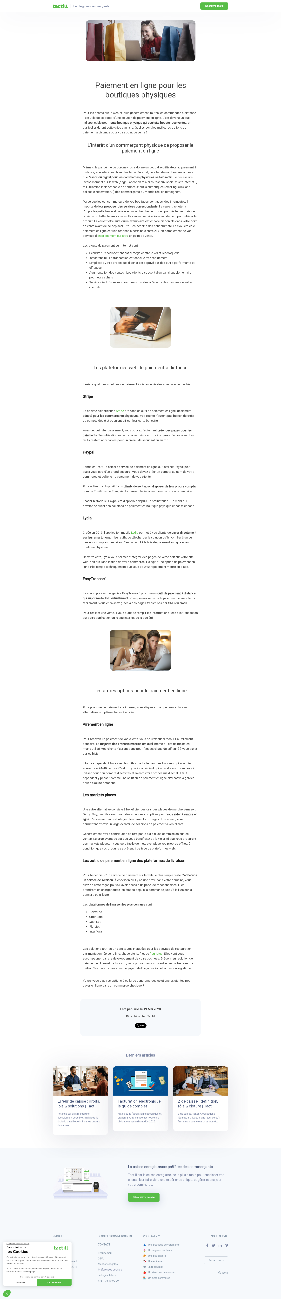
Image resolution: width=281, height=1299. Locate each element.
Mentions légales (108, 1264)
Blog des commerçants (115, 1236)
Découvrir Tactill (214, 5)
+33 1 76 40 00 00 (108, 1280)
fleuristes (156, 953)
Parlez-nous (216, 1260)
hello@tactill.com (107, 1275)
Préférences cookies (110, 1269)
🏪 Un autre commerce (156, 1277)
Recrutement (105, 1253)
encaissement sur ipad (112, 236)
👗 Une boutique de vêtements (161, 1244)
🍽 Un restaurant (153, 1266)
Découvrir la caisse (144, 1197)
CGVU (101, 1258)
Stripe (120, 411)
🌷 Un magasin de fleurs (157, 1250)
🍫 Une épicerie (152, 1261)
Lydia (134, 532)
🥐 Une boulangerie (155, 1255)
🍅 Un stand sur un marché (158, 1272)
